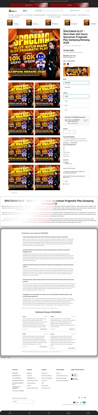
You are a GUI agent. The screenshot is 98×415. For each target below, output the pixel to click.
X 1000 (66, 96)
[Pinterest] (69, 184)
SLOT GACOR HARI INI (13, 17)
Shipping (71, 52)
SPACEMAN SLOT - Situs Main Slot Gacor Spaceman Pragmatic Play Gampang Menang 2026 (49, 1)
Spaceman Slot (11, 212)
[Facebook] (64, 184)
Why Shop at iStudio (61, 378)
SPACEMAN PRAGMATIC (40, 15)
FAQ (43, 383)
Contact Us (44, 380)
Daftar (49, 413)
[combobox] (49, 10)
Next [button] (89, 1)
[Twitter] (66, 184)
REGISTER (28, 5)
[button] (11, 15)
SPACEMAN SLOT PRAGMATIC (69, 15)
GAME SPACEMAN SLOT (84, 15)
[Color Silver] (71, 64)
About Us (58, 373)
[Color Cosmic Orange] (64, 64)
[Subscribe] (32, 401)
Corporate (29, 375)
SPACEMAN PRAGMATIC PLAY (54, 15)
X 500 (66, 101)
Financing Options (31, 383)
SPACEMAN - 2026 (5, 357)
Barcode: (73, 45)
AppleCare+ (29, 373)
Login (29, 413)
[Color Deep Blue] (68, 64)
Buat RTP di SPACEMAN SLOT (69, 144)
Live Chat (88, 413)
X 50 (66, 110)
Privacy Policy (45, 385)
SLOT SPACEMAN (28, 15)
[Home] (13, 10)
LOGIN (69, 5)
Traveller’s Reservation (32, 388)
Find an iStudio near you (62, 375)
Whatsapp (68, 413)
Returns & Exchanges (47, 378)
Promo (10, 413)
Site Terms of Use (46, 388)
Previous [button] (9, 1)
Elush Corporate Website (62, 380)
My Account (44, 373)
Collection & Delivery (47, 375)
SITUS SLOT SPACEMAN (54, 17)
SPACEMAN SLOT (19, 15)
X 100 (66, 105)
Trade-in (29, 385)
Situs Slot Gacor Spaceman (17, 218)
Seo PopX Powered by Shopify (79, 404)
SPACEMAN (11, 15)
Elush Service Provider (32, 380)
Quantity (65, 128)
